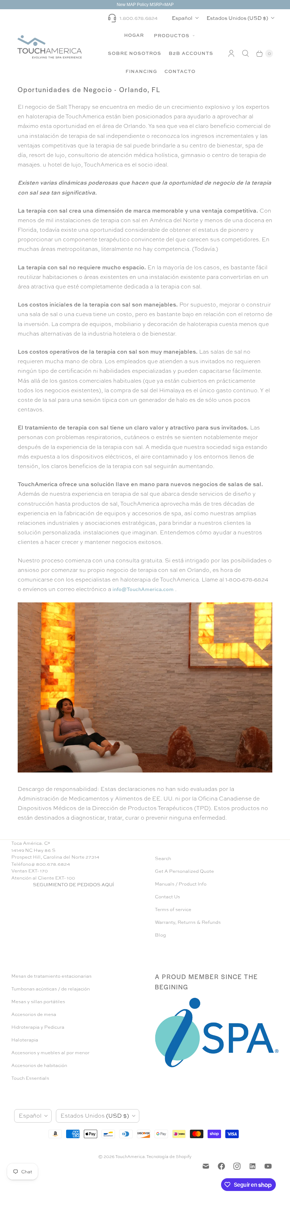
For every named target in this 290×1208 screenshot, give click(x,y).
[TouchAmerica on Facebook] (221, 1166)
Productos (172, 35)
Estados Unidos (237, 18)
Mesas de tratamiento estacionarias (51, 976)
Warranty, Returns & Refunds (188, 922)
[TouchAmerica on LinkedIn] (252, 1166)
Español (182, 18)
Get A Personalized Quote (184, 871)
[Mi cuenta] (231, 53)
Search (163, 858)
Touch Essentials (30, 1078)
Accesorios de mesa (33, 1014)
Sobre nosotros (134, 53)
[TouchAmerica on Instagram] (237, 1166)
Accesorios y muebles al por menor (50, 1053)
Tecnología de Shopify (169, 1156)
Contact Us (167, 897)
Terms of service (173, 909)
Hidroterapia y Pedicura (37, 1027)
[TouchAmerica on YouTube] (268, 1166)
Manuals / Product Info (181, 884)
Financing (141, 71)
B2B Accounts (191, 53)
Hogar (134, 35)
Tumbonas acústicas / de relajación (50, 989)
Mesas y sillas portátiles (38, 1002)
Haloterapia (24, 1040)
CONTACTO (180, 71)
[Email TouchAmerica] (206, 1166)
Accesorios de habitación (39, 1065)
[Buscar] (245, 53)
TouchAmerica (130, 1156)
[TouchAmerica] (49, 46)
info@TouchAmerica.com (143, 589)
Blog (160, 935)
